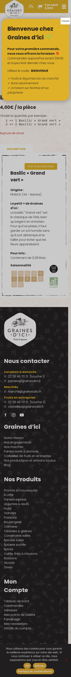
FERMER (65, 21)
